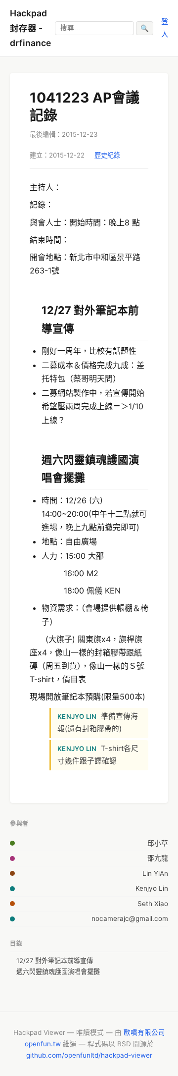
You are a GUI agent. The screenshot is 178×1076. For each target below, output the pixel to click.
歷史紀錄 (107, 155)
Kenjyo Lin (151, 888)
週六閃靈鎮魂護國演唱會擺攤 (58, 971)
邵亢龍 (157, 858)
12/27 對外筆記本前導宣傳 (54, 961)
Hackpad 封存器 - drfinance (30, 28)
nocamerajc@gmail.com (129, 918)
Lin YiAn (155, 873)
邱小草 (157, 843)
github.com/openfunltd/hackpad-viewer (89, 1055)
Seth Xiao (152, 904)
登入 (164, 27)
